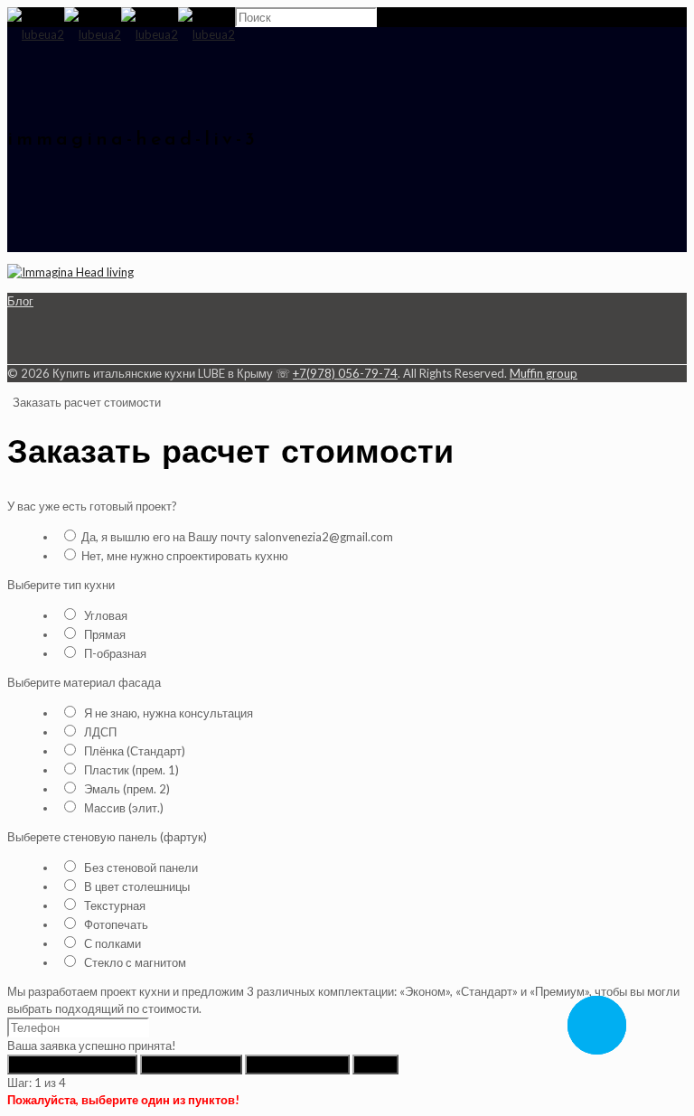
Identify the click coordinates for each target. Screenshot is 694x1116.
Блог (20, 301)
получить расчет (297, 1064)
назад (375, 1064)
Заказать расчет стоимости (85, 402)
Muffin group (543, 373)
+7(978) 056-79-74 (345, 373)
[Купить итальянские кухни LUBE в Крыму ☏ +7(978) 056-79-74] (121, 34)
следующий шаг (191, 1064)
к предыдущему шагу (72, 1064)
